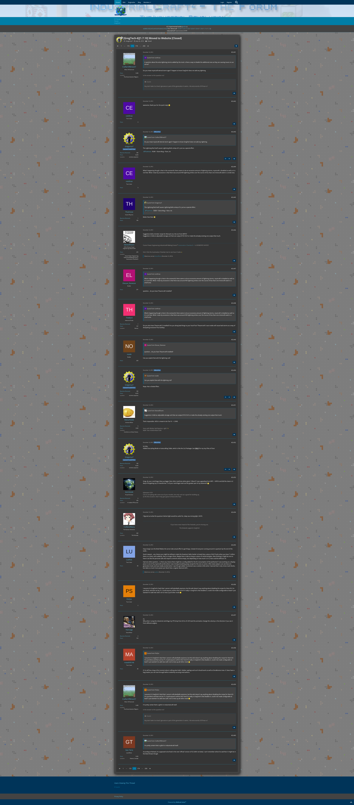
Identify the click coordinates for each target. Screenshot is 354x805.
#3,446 (233, 230)
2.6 (160, 29)
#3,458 (233, 648)
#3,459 (233, 684)
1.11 (204, 29)
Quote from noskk (153, 376)
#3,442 (233, 101)
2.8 (167, 29)
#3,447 (233, 268)
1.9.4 (196, 29)
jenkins (184, 26)
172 (128, 46)
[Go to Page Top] (351, 802)
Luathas (157, 572)
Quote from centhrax (153, 58)
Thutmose (148, 151)
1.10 (200, 29)
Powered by (177, 802)
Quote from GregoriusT (154, 203)
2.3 (153, 29)
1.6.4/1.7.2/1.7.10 (183, 29)
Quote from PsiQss (153, 653)
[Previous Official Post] (225, 158)
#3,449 (233, 340)
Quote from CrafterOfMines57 (156, 137)
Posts (121, 73)
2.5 (157, 29)
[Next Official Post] (229, 158)
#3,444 (233, 167)
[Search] (236, 2)
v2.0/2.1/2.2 (147, 29)
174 (136, 46)
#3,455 (233, 545)
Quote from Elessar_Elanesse (156, 345)
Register (229, 2)
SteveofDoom (158, 256)
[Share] (236, 46)
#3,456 (233, 584)
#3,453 (233, 477)
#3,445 (233, 197)
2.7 (163, 29)
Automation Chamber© (185, 245)
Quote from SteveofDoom (155, 411)
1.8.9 (192, 29)
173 (132, 46)
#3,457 (233, 615)
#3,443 (233, 132)
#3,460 (233, 735)
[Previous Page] (117, 46)
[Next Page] (148, 46)
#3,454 (233, 512)
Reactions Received (125, 153)
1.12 (209, 29)
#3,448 (233, 303)
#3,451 (233, 405)
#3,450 (233, 370)
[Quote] (234, 93)
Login (222, 2)
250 (144, 46)
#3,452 (233, 442)
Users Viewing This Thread (124, 783)
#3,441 (233, 52)
